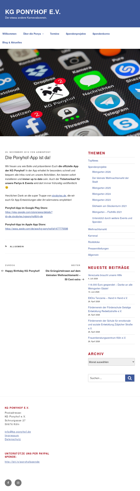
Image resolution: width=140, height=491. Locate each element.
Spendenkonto (101, 33)
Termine (54, 33)
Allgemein (17, 246)
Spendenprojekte (76, 33)
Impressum (12, 435)
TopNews (93, 160)
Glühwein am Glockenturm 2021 (109, 206)
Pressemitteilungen (98, 248)
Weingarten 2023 (101, 199)
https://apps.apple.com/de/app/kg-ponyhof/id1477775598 (36, 228)
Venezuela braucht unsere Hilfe (105, 275)
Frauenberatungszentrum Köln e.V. (107, 337)
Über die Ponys (32, 33)
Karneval (93, 235)
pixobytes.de (59, 195)
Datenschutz (13, 439)
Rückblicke (94, 242)
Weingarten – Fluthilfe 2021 (107, 212)
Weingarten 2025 (101, 188)
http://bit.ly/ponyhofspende (22, 461)
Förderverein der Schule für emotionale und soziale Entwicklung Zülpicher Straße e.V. (110, 324)
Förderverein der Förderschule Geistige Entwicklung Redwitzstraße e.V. (109, 309)
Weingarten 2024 (101, 193)
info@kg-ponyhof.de (18, 431)
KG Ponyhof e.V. (33, 11)
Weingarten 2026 (101, 171)
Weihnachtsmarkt (97, 229)
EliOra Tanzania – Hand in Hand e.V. (108, 298)
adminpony (43, 152)
